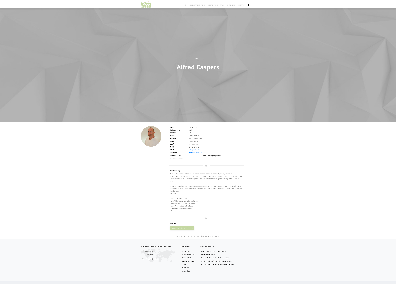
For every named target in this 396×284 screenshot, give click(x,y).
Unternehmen (175, 130)
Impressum (186, 268)
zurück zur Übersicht (180, 228)
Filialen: (173, 224)
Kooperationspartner (216, 5)
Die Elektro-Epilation (197, 5)
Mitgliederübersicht (188, 254)
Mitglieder (231, 5)
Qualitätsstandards (188, 261)
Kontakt (241, 5)
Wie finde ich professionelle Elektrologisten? (216, 261)
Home (184, 5)
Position (173, 133)
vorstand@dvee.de (152, 259)
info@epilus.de (194, 150)
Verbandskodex (187, 258)
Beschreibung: (175, 171)
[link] (146, 4)
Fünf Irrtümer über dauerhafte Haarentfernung (217, 264)
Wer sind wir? (186, 251)
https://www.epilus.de (196, 153)
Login (252, 5)
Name (172, 127)
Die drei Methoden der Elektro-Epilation (215, 258)
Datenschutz (186, 271)
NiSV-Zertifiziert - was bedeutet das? (213, 251)
